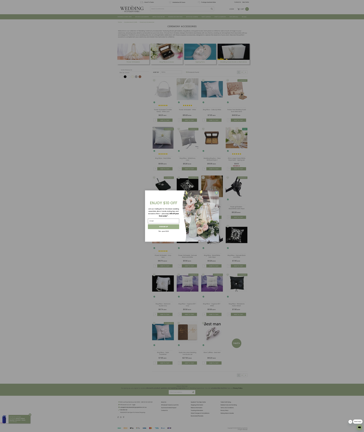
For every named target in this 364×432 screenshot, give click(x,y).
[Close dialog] (216, 192)
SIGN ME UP (163, 227)
